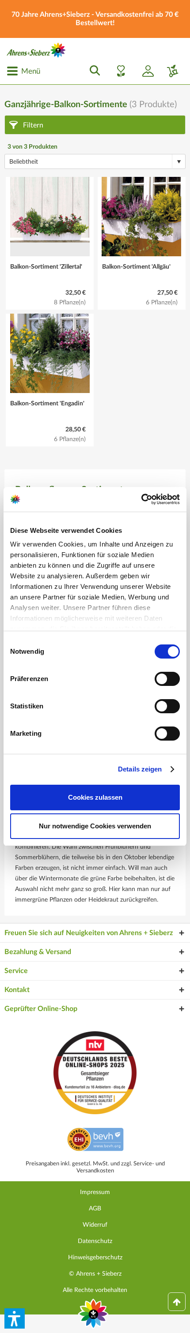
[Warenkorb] (169, 71)
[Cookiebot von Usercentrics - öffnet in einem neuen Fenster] (141, 499)
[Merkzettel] (118, 71)
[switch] (167, 679)
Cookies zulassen (95, 797)
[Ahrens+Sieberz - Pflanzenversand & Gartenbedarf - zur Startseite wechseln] (36, 50)
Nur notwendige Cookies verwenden (95, 826)
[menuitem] (23, 71)
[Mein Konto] (144, 71)
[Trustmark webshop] (95, 1140)
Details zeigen (140, 769)
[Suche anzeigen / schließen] (92, 71)
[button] (14, 1318)
